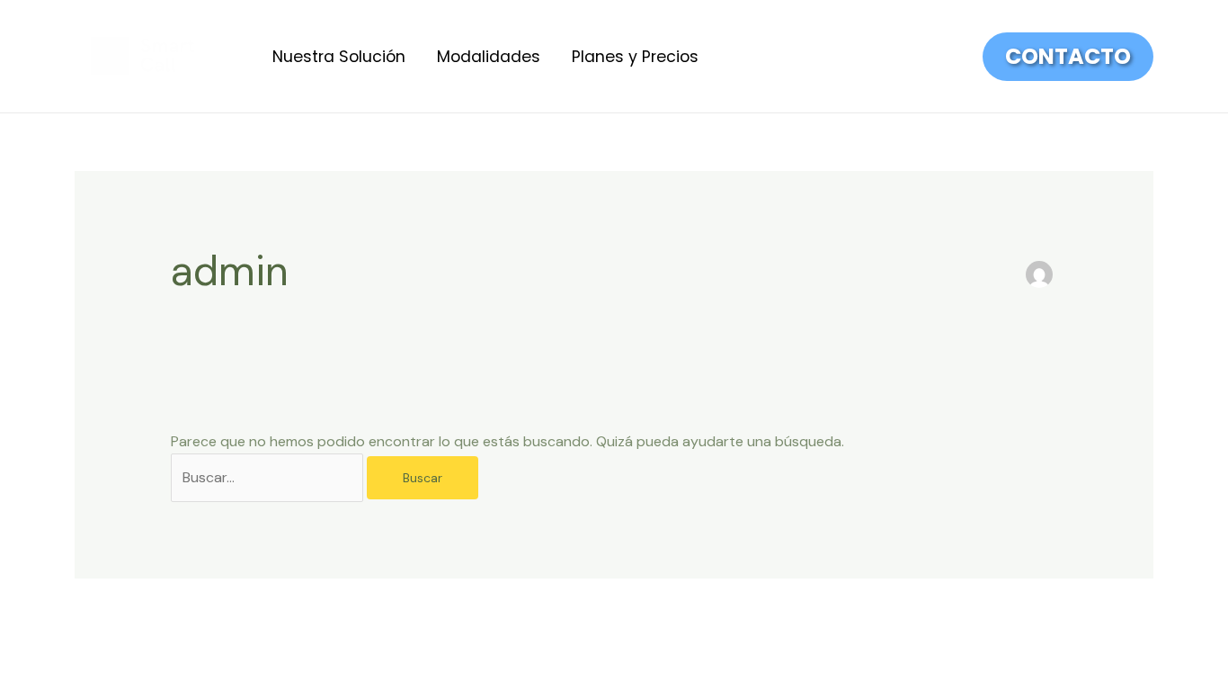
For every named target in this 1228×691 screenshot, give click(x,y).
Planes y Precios (635, 56)
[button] (1068, 56)
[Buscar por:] (269, 477)
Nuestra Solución (338, 56)
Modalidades (488, 56)
